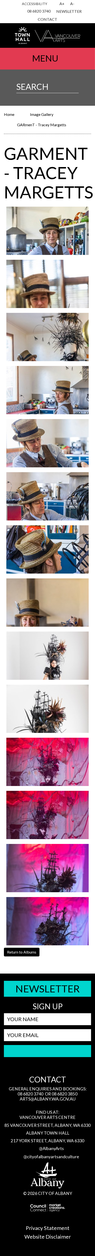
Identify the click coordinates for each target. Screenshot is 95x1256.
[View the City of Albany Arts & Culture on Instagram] (14, 12)
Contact (47, 19)
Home (9, 114)
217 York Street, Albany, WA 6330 (47, 1140)
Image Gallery (41, 114)
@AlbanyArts (51, 1148)
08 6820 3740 (39, 11)
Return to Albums (21, 952)
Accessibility (34, 4)
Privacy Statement (47, 1228)
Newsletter (69, 11)
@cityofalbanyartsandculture (51, 1156)
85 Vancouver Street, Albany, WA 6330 (47, 1125)
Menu (45, 58)
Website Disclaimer (47, 1236)
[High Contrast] (54, 4)
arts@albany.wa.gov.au (48, 1099)
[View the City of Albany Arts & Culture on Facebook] (19, 12)
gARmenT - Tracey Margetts (41, 124)
